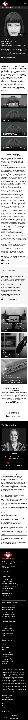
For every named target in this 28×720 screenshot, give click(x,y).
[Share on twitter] (5, 263)
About (3, 703)
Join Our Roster (5, 647)
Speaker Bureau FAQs (7, 652)
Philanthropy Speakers (7, 581)
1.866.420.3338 (5, 567)
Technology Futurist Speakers (8, 640)
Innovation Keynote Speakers (8, 630)
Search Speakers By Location (8, 658)
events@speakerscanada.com (8, 566)
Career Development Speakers (9, 579)
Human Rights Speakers (7, 593)
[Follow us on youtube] (2, 712)
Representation (5, 701)
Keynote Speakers (10, 7)
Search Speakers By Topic (7, 659)
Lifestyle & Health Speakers (8, 588)
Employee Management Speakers (9, 612)
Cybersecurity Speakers (7, 639)
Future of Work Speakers (7, 635)
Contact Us (7, 571)
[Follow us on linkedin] (4, 712)
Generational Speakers (7, 618)
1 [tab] (9, 412)
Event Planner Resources (7, 654)
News (3, 705)
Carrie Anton (14, 454)
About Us (4, 649)
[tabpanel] (14, 399)
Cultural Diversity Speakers (8, 611)
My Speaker (20, 34)
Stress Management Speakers (8, 607)
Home (3, 7)
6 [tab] (18, 412)
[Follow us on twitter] (8, 712)
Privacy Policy (14, 715)
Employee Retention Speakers (8, 614)
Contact (3, 707)
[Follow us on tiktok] (12, 712)
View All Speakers (6, 656)
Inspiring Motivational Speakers (9, 586)
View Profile (7, 465)
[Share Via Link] (8, 263)
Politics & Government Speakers (9, 583)
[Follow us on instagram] (10, 712)
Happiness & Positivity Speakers (9, 605)
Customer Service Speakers (8, 632)
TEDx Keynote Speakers (7, 591)
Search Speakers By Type (7, 661)
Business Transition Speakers (8, 626)
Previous (2, 446)
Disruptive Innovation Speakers (9, 637)
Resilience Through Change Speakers (10, 602)
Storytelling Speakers (6, 590)
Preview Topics (20, 465)
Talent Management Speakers (8, 616)
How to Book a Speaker (7, 651)
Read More (12, 490)
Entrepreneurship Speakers (8, 628)
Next (26, 446)
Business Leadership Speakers (9, 625)
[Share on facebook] (3, 263)
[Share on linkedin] (2, 263)
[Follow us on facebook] (6, 712)
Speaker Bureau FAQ (6, 697)
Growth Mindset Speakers (7, 604)
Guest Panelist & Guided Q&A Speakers (10, 585)
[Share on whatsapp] (6, 263)
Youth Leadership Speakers (8, 595)
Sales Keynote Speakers (7, 633)
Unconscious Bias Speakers (8, 609)
